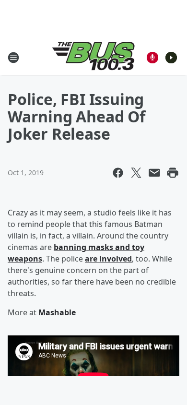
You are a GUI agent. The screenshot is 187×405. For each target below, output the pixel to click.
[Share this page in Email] (154, 172)
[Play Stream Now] (171, 57)
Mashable (57, 312)
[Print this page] (172, 172)
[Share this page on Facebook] (118, 172)
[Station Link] (93, 57)
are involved (108, 258)
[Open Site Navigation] (13, 57)
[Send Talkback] (152, 57)
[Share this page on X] (136, 172)
